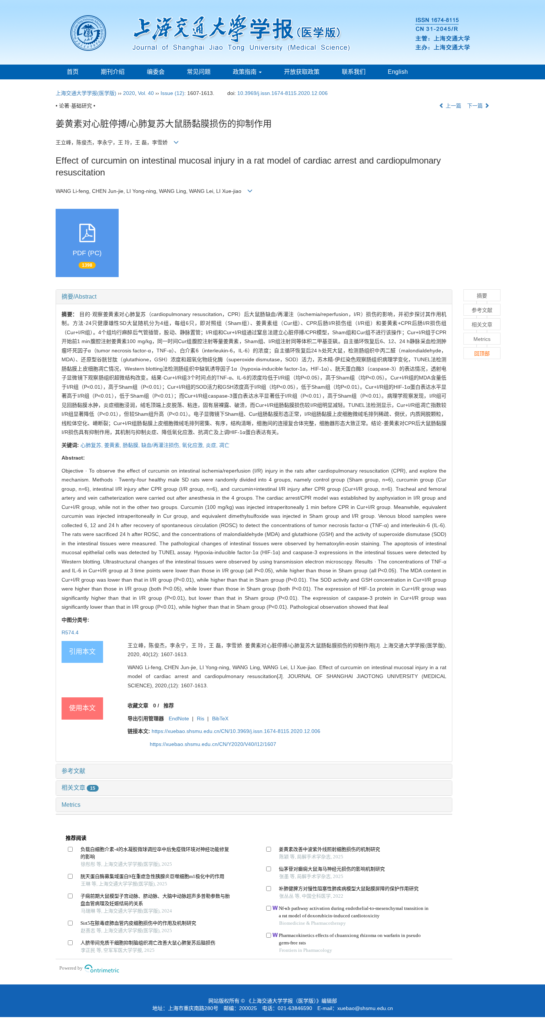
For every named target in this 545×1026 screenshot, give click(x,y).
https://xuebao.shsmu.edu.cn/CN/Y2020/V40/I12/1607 (213, 744)
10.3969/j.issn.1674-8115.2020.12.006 (282, 93)
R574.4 (70, 632)
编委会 (156, 72)
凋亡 (224, 445)
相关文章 (78, 788)
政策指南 (245, 72)
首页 (73, 72)
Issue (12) (172, 93)
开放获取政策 (302, 72)
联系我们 (354, 72)
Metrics (71, 805)
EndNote (179, 718)
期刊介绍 (113, 72)
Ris (200, 718)
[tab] (254, 297)
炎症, (212, 445)
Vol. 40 (146, 93)
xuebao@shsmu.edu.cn (365, 1008)
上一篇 (452, 106)
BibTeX (220, 718)
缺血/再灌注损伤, (161, 445)
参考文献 (73, 771)
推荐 (169, 705)
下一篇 (475, 106)
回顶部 (482, 353)
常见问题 (199, 72)
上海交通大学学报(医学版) (86, 93)
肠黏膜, (132, 445)
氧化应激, (194, 445)
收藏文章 (138, 705)
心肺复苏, (92, 445)
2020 (129, 93)
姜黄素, (113, 445)
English (398, 72)
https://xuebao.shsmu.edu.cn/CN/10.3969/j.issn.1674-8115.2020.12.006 (236, 731)
